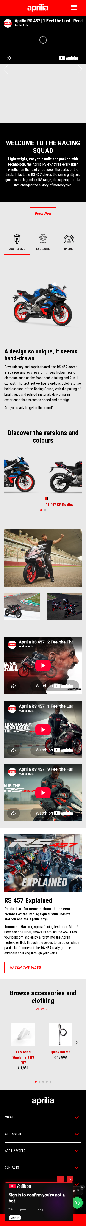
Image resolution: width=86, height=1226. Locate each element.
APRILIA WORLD (15, 1151)
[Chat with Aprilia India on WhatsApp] (77, 1203)
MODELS (10, 1117)
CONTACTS (12, 1167)
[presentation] (5, 69)
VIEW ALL (43, 1009)
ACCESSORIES (14, 1134)
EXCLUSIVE (43, 249)
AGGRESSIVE (17, 249)
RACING (69, 249)
